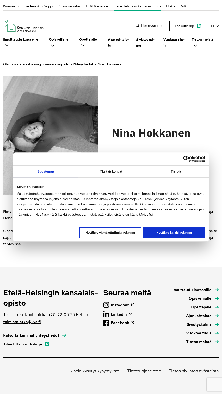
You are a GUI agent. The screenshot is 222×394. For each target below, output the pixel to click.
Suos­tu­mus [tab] (46, 171)
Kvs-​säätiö (11, 6)
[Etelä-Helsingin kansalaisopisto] (23, 26)
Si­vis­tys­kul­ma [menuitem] (145, 42)
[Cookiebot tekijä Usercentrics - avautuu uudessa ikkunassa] (186, 159)
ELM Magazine (97, 6)
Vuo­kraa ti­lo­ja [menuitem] (174, 42)
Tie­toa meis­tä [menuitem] (203, 39)
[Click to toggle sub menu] (7, 45)
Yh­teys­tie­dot (83, 64)
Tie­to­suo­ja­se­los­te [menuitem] (144, 370)
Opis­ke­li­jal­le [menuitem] (58, 39)
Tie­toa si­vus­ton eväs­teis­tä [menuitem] (194, 370)
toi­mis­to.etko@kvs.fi (22, 321)
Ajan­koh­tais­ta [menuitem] (118, 42)
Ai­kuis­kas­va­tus (69, 6)
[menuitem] (195, 290)
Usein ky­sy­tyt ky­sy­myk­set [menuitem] (95, 370)
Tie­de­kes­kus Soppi (38, 6)
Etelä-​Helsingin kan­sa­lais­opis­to (137, 6)
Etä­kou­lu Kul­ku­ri (178, 6)
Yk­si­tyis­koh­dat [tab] (111, 171)
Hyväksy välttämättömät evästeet (110, 232)
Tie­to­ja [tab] (176, 171)
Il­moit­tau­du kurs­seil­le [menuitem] (20, 39)
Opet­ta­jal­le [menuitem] (88, 39)
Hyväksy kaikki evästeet (174, 232)
